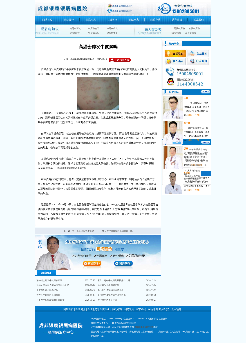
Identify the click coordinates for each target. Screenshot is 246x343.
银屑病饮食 (112, 33)
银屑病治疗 (75, 33)
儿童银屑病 (175, 33)
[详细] (190, 115)
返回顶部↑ (177, 309)
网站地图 (152, 309)
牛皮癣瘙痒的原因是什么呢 (120, 231)
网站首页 (47, 19)
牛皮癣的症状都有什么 (196, 165)
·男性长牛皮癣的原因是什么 (49, 295)
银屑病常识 (75, 28)
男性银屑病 (179, 28)
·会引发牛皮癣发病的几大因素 (50, 300)
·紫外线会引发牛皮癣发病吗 (49, 280)
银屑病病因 (93, 28)
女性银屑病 (194, 28)
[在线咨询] (186, 86)
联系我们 (199, 19)
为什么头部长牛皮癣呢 (83, 231)
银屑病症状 (112, 28)
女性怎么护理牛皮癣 (195, 160)
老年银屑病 (190, 33)
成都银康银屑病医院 (122, 6)
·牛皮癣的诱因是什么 (107, 300)
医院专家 (134, 19)
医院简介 (69, 19)
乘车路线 (177, 19)
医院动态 (91, 19)
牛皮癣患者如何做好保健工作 (72, 168)
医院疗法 (155, 19)
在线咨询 (112, 19)
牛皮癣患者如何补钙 (195, 181)
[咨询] (197, 115)
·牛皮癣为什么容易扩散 (47, 290)
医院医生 (105, 309)
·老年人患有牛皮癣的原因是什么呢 (52, 285)
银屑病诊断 (93, 33)
